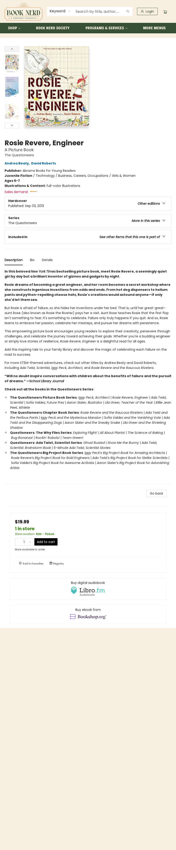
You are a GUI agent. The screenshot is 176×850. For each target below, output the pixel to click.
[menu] (88, 28)
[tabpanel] (88, 376)
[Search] (127, 11)
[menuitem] (14, 28)
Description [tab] (14, 260)
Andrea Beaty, (17, 163)
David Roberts (43, 163)
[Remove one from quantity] (18, 541)
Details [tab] (47, 260)
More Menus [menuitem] (154, 28)
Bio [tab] (32, 260)
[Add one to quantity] (30, 541)
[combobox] (60, 11)
